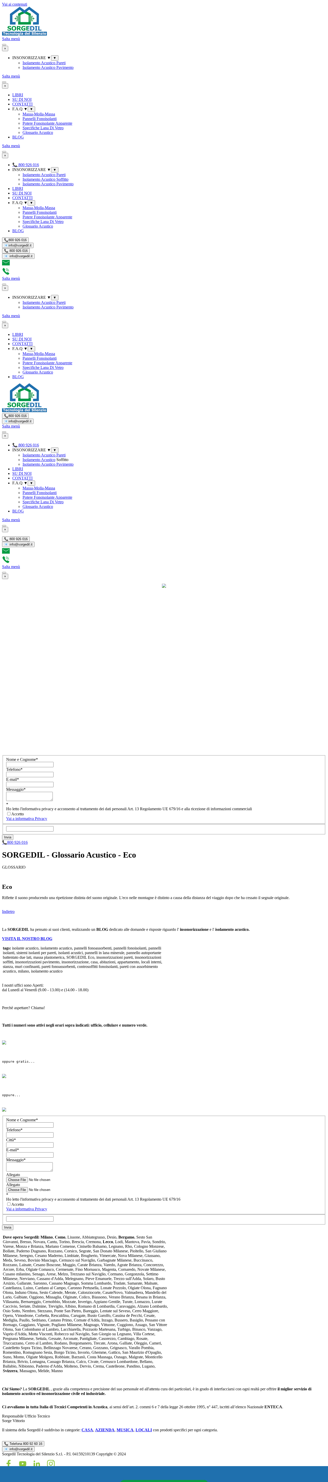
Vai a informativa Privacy (26, 818)
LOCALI (144, 1430)
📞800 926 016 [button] (15, 842)
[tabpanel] (164, 896)
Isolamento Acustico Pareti (44, 63)
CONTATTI (22, 104)
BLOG (18, 137)
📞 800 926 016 (16, 251)
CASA (87, 1430)
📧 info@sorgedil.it (18, 256)
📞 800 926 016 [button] (25, 165)
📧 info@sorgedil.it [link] (18, 1449)
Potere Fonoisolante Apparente (47, 123)
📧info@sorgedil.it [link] (18, 245)
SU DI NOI (22, 99)
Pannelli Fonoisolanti (40, 118)
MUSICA (125, 1430)
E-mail (12, 779)
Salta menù (11, 39)
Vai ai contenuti (14, 4)
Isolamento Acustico (39, 459)
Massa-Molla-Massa (39, 114)
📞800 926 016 (15, 240)
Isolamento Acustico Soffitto (45, 179)
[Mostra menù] (4, 45)
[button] (6, 265)
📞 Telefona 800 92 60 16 (23, 1444)
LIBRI (17, 95)
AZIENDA (105, 1430)
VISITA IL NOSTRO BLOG (27, 938)
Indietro (8, 911)
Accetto (17, 814)
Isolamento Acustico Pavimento (48, 67)
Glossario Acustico (38, 132)
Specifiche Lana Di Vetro (43, 128)
